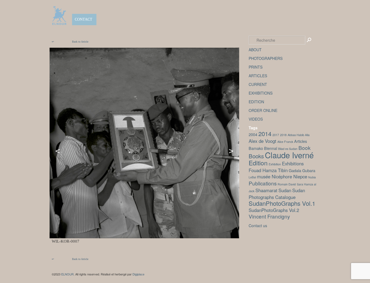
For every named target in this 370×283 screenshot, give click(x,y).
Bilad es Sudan (287, 149)
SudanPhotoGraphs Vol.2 (274, 210)
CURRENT (258, 84)
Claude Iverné (289, 154)
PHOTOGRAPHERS (266, 58)
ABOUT (255, 49)
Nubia (312, 177)
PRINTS (255, 67)
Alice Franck (285, 142)
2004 (253, 134)
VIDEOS (256, 119)
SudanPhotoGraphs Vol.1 (282, 203)
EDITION (256, 101)
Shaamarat (266, 190)
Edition (258, 162)
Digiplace (138, 274)
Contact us (258, 225)
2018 (283, 135)
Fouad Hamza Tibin (268, 170)
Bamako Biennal (263, 148)
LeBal (252, 177)
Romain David (287, 184)
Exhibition (275, 164)
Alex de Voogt (262, 141)
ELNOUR (67, 274)
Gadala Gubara (302, 170)
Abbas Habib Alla (299, 135)
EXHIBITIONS (260, 93)
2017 (275, 135)
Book (304, 147)
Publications (263, 183)
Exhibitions (293, 163)
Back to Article (70, 41)
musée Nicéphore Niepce (282, 176)
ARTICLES (258, 75)
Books (256, 156)
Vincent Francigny (269, 216)
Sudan (284, 190)
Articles (300, 141)
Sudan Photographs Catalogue (277, 193)
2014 (264, 133)
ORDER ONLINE (263, 110)
